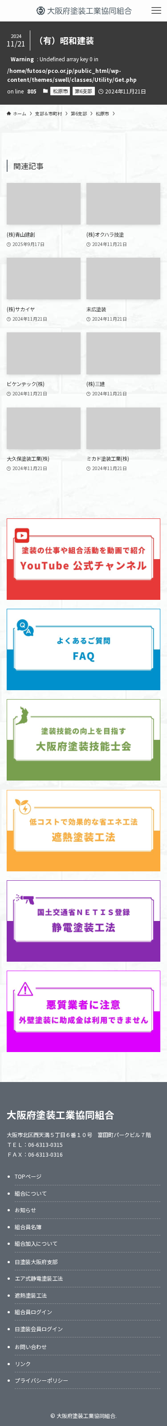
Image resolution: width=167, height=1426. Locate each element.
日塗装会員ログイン (39, 1329)
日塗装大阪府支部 (36, 1261)
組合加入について (36, 1243)
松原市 (60, 90)
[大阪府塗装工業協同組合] (83, 10)
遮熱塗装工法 (31, 1295)
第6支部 (83, 90)
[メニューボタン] (156, 10)
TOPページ (28, 1176)
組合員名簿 (28, 1227)
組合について (31, 1193)
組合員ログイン (33, 1312)
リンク (23, 1363)
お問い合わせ (31, 1346)
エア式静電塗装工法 (39, 1278)
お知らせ (25, 1210)
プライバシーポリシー (41, 1380)
